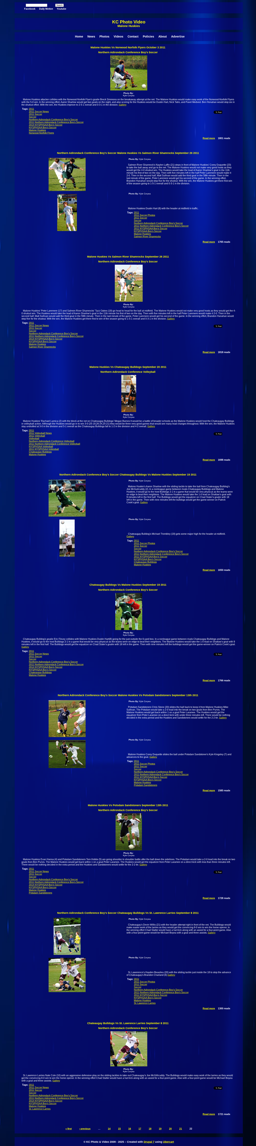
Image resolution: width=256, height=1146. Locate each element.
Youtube (61, 9)
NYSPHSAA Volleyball (41, 446)
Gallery (122, 104)
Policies (148, 36)
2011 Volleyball (37, 436)
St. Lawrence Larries (145, 1003)
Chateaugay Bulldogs (40, 452)
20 (170, 1128)
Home (79, 36)
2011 (31, 109)
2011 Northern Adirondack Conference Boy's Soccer (56, 122)
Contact (133, 36)
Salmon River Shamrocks (147, 236)
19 (160, 1128)
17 (140, 1128)
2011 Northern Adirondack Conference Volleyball (54, 444)
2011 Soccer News (39, 111)
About (162, 36)
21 (180, 1128)
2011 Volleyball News (40, 433)
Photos (104, 36)
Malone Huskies (37, 130)
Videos (118, 36)
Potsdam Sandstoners (145, 785)
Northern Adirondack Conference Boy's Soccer (53, 119)
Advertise (178, 36)
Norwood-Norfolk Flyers (41, 133)
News (91, 36)
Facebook (29, 9)
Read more (209, 138)
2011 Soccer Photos (144, 215)
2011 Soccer (35, 114)
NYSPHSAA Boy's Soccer (42, 127)
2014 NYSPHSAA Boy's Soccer (45, 125)
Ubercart (168, 1141)
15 (119, 1128)
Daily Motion (46, 9)
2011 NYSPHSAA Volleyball (44, 449)
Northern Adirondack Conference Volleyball (51, 441)
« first (68, 1128)
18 (150, 1128)
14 (109, 1128)
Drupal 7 (149, 1141)
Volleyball (34, 438)
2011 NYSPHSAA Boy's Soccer (150, 228)
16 (129, 1128)
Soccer (32, 117)
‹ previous (85, 1128)
